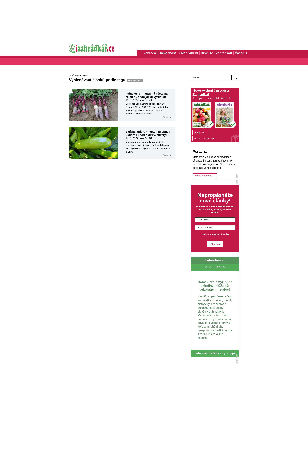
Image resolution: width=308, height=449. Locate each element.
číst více (167, 117)
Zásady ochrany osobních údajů (214, 234)
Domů (71, 75)
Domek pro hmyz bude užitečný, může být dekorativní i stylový (215, 285)
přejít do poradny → (205, 176)
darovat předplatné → (205, 138)
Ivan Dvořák (146, 100)
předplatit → (200, 132)
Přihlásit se (215, 244)
